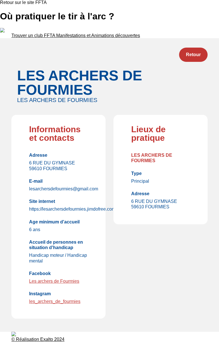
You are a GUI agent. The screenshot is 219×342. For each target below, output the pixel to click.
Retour (193, 54)
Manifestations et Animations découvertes (98, 35)
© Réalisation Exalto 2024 (37, 339)
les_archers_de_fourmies (54, 301)
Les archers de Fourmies (54, 281)
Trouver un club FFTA (33, 35)
